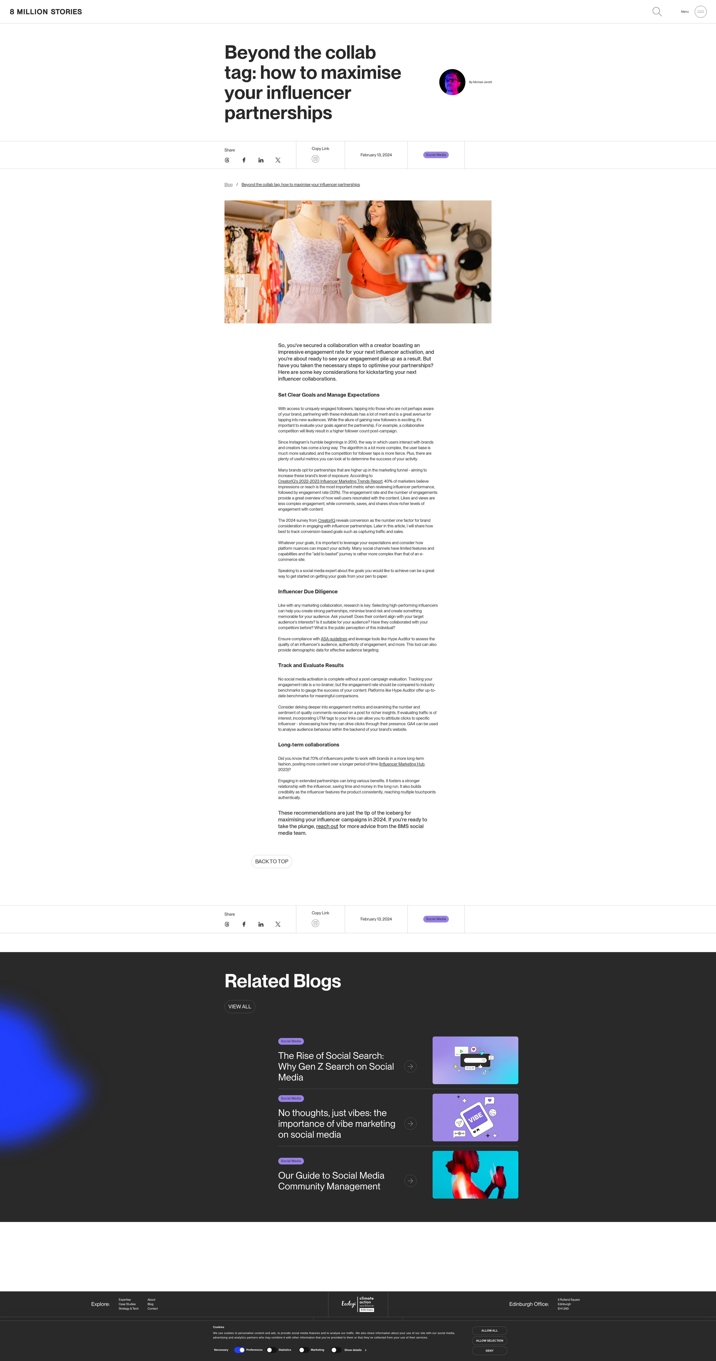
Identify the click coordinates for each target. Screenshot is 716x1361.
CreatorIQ (326, 520)
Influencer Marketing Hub (402, 764)
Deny (490, 1350)
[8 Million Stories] (45, 12)
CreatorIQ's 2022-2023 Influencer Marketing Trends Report (330, 481)
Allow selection (489, 1340)
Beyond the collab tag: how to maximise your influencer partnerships (301, 184)
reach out (327, 826)
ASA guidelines (334, 638)
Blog (228, 184)
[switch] (271, 1350)
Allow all (489, 1330)
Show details (353, 1350)
